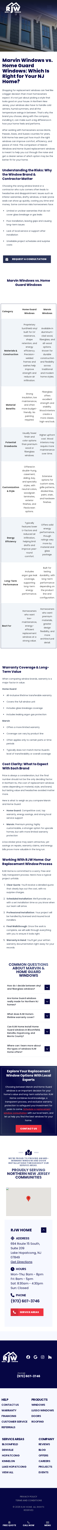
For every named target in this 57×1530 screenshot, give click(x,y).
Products (39, 1400)
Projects (45, 1467)
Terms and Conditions (29, 1500)
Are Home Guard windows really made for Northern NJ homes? (22, 1001)
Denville (8, 1450)
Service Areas (29, 1312)
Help (5, 1400)
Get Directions (21, 1262)
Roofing (37, 1421)
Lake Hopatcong (14, 1467)
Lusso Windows (42, 1410)
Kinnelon (8, 1461)
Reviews (44, 1444)
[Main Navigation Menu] (49, 7)
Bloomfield (10, 1444)
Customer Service (15, 1421)
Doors (36, 1416)
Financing (9, 1416)
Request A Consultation (29, 259)
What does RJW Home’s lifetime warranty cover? (20, 1016)
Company (46, 1439)
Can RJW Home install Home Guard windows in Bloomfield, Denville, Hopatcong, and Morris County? (23, 1031)
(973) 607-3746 (25, 1301)
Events (43, 1472)
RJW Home (21, 1230)
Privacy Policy (28, 1496)
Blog (42, 1450)
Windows (38, 1405)
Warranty (9, 1410)
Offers (43, 1455)
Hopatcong (11, 1455)
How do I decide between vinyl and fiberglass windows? (24, 987)
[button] (28, 1199)
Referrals (8, 1427)
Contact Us (28, 1128)
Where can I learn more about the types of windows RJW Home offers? (24, 1048)
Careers (44, 1461)
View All (7, 1472)
